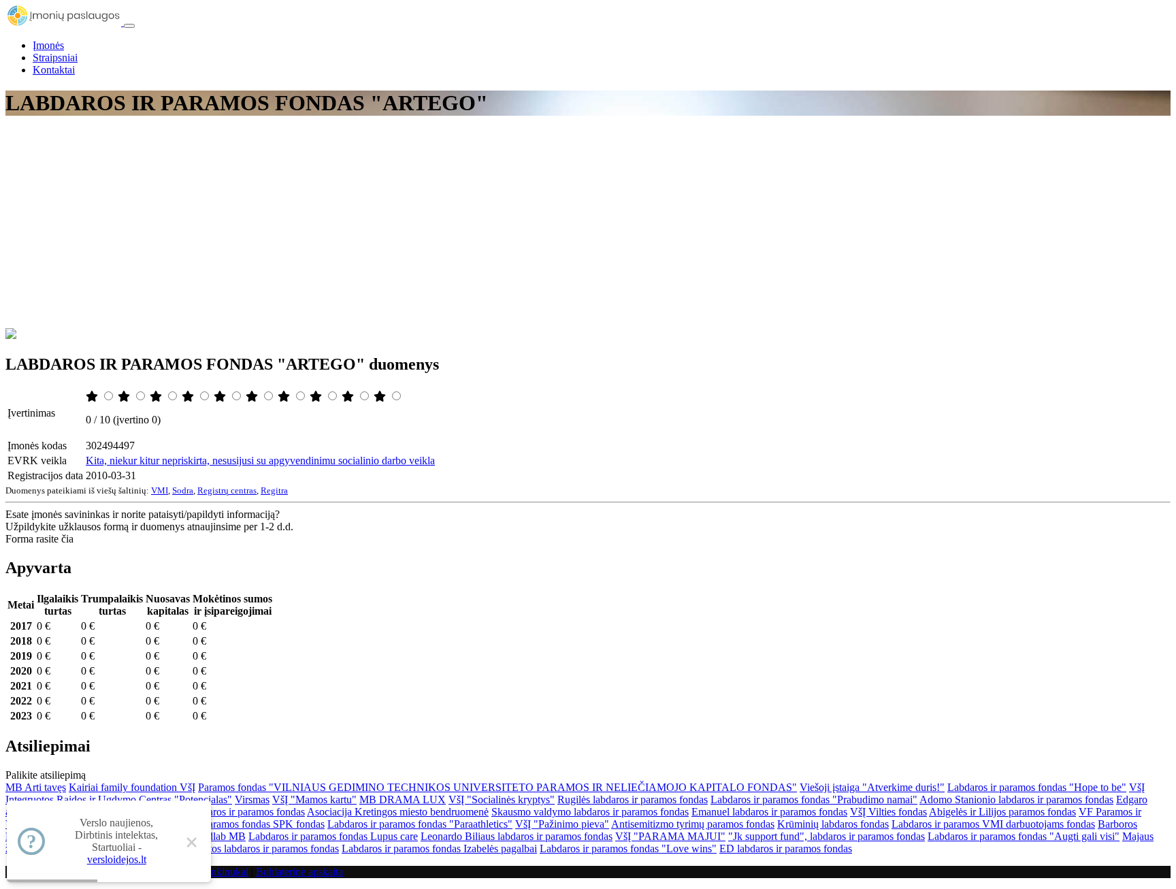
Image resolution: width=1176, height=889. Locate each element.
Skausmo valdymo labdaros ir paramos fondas (590, 812)
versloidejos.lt (116, 859)
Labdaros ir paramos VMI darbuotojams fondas (993, 824)
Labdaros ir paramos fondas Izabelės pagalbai (439, 848)
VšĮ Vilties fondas (888, 812)
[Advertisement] (588, 226)
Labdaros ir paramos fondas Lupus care (333, 836)
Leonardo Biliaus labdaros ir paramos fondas (516, 836)
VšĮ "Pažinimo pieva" (562, 824)
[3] (157, 396)
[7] (285, 396)
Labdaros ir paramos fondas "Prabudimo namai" (813, 799)
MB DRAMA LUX (402, 799)
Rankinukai (223, 871)
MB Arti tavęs (35, 787)
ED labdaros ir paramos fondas (785, 848)
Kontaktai (54, 70)
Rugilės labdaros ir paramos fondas (632, 799)
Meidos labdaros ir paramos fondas (230, 812)
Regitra (274, 490)
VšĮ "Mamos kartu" (314, 799)
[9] (349, 396)
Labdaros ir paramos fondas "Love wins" (628, 848)
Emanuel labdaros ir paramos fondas (769, 812)
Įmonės (48, 45)
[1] (93, 396)
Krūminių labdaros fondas (833, 824)
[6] (253, 396)
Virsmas (252, 799)
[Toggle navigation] (129, 26)
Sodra (182, 490)
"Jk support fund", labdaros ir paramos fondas (826, 836)
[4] (189, 396)
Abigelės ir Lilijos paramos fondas (1002, 812)
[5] (221, 396)
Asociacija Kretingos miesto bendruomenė (398, 812)
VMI (159, 490)
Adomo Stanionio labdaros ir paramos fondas (1016, 799)
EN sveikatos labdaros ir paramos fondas (251, 848)
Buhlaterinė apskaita (299, 871)
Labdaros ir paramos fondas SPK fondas (238, 824)
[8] (317, 396)
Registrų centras (227, 490)
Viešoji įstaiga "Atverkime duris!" (872, 787)
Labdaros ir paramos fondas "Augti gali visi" (1024, 836)
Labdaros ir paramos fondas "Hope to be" (1036, 787)
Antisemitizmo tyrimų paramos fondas (692, 824)
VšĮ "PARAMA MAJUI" (670, 836)
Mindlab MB (218, 836)
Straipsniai (55, 57)
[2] (125, 396)
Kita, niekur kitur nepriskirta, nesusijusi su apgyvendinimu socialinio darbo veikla (260, 460)
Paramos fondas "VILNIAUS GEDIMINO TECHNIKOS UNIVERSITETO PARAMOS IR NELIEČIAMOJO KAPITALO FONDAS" (497, 787)
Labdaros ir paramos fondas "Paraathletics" (419, 824)
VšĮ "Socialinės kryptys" (501, 799)
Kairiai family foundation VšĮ (132, 787)
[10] (381, 396)
